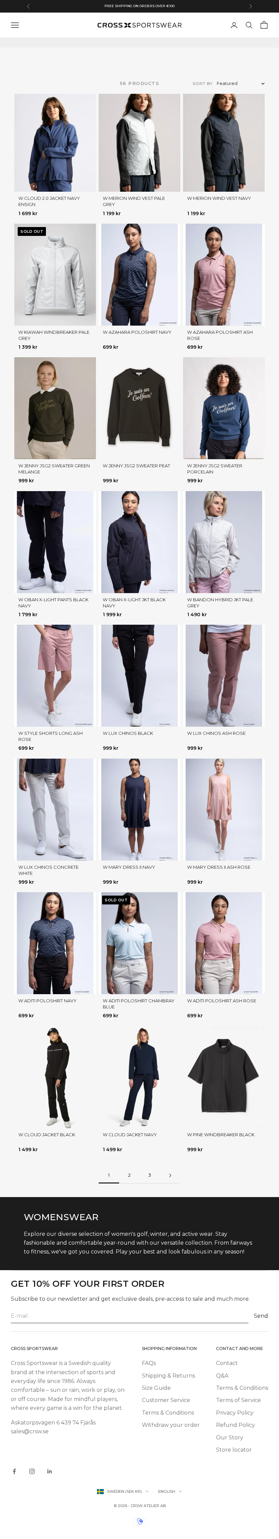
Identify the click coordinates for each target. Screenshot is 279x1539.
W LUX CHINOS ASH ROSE (216, 733)
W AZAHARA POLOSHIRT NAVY (137, 332)
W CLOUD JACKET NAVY (130, 1134)
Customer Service (166, 1400)
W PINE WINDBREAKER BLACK (221, 1134)
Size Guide (156, 1388)
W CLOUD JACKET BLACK (46, 1134)
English (166, 1491)
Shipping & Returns (168, 1375)
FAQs (149, 1363)
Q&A (222, 1375)
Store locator (234, 1450)
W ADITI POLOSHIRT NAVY (47, 1000)
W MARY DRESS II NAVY (129, 867)
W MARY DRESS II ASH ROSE (218, 867)
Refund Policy (235, 1425)
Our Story (229, 1437)
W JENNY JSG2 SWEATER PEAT (136, 465)
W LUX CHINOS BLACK (128, 733)
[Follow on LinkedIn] (49, 1471)
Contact (227, 1363)
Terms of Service (238, 1400)
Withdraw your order (171, 1425)
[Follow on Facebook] (14, 1471)
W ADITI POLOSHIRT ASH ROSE (221, 1000)
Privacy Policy (234, 1413)
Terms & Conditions (168, 1413)
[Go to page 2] (170, 1175)
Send (261, 1316)
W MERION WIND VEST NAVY (219, 198)
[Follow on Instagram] (32, 1471)
